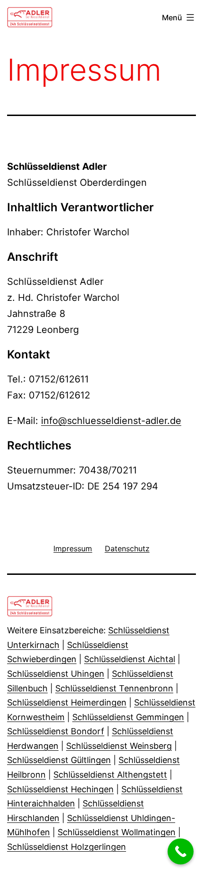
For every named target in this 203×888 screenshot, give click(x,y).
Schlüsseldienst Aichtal (129, 659)
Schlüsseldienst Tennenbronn (114, 688)
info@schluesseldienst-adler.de (111, 420)
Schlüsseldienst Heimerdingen (67, 702)
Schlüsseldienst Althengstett (110, 775)
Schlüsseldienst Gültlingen (59, 760)
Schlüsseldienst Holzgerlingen (66, 847)
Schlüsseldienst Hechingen (60, 789)
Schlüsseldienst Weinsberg (119, 746)
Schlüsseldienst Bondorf (55, 731)
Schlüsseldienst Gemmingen (128, 717)
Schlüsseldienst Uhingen (55, 674)
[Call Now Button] (181, 851)
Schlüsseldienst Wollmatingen (117, 832)
